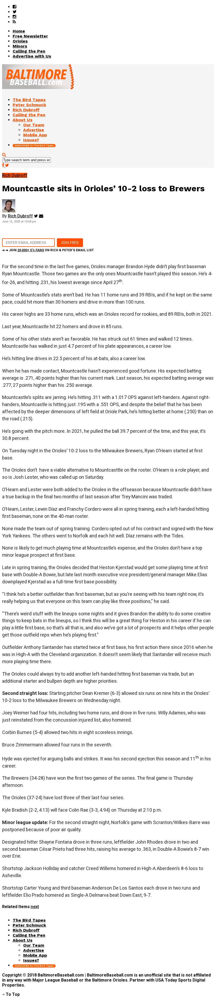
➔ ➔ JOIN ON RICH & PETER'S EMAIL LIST (48, 250)
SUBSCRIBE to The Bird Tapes (34, 145)
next (35, 906)
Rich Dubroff (20, 216)
